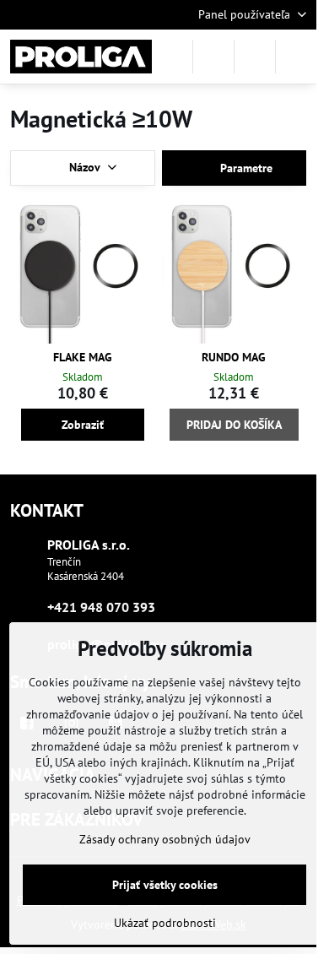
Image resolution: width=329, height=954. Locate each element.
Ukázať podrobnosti (165, 922)
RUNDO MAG (234, 357)
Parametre (244, 168)
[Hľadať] (213, 56)
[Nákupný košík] (255, 56)
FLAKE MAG (82, 357)
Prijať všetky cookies (165, 884)
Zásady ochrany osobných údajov (165, 839)
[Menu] (296, 56)
